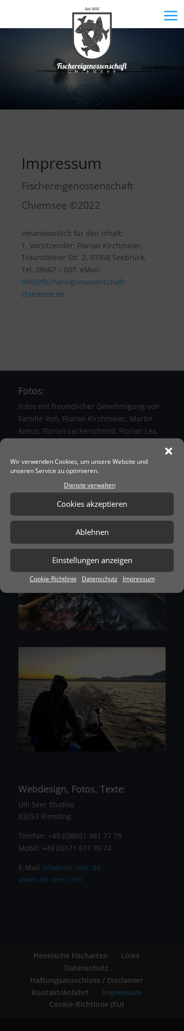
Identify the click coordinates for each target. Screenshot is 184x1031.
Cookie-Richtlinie (53, 578)
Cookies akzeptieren (92, 504)
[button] (169, 451)
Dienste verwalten (90, 485)
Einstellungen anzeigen (92, 560)
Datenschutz (100, 578)
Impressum (139, 578)
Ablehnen (92, 532)
